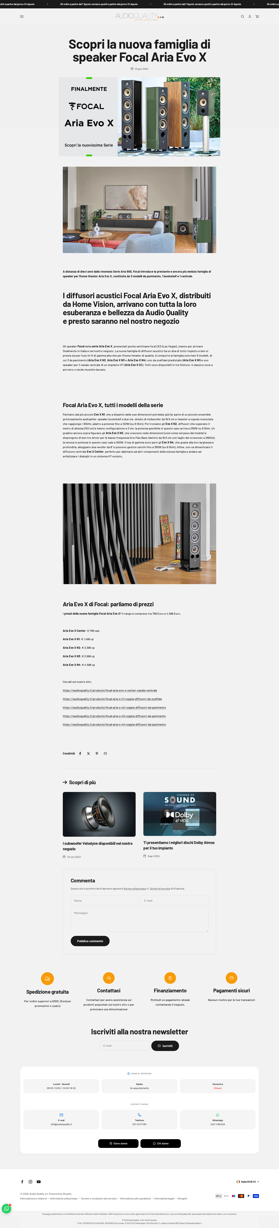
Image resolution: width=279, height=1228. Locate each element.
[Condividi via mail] (105, 753)
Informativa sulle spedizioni (135, 1198)
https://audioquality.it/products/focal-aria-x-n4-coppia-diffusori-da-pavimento (114, 724)
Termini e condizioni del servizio (99, 1198)
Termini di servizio (160, 888)
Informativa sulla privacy (64, 1198)
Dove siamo (120, 1143)
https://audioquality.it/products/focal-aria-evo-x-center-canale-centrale (110, 690)
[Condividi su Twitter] (88, 753)
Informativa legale (164, 1198)
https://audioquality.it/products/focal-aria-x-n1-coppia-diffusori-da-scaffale (112, 699)
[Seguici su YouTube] (38, 1182)
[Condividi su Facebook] (80, 753)
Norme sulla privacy (135, 888)
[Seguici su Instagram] (30, 1182)
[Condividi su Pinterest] (97, 753)
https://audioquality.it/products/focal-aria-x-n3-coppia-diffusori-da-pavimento (114, 716)
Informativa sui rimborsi (33, 1198)
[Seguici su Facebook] (22, 1182)
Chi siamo (163, 1143)
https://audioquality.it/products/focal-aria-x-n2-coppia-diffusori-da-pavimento (114, 707)
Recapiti (182, 1198)
